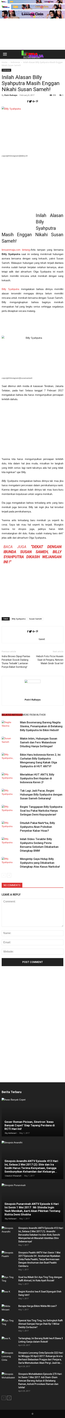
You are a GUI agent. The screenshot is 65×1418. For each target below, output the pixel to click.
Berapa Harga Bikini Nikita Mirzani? (37, 1306)
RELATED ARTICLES (12, 715)
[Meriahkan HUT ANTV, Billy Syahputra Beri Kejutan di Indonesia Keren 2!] (10, 778)
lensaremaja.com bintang (16, 249)
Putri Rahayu (10, 95)
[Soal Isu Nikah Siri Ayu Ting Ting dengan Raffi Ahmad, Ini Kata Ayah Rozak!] (8, 1280)
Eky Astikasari (11, 1133)
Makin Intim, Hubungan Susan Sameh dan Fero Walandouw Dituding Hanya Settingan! (38, 742)
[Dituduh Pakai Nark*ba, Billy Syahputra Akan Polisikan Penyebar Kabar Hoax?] (10, 827)
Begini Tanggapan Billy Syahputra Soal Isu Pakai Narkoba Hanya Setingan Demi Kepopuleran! (41, 810)
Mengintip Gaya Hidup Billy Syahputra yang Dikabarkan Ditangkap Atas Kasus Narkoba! (40, 862)
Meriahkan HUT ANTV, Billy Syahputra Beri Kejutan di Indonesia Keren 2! (37, 778)
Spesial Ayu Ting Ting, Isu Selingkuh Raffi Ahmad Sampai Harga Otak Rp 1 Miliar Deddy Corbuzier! (40, 1324)
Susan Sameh (35, 618)
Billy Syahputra (10, 289)
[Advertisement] (32, 39)
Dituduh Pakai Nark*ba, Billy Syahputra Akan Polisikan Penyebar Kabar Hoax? (37, 826)
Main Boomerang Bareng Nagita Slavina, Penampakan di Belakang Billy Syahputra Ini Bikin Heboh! (41, 726)
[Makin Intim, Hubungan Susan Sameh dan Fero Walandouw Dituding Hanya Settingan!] (10, 742)
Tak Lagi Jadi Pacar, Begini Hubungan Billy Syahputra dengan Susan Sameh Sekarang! (41, 794)
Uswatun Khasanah (13, 1175)
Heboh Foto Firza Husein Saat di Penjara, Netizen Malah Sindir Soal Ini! (49, 660)
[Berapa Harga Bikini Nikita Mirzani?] (8, 1309)
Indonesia (6, 70)
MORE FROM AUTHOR (34, 715)
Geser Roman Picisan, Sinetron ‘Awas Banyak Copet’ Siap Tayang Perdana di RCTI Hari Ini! (29, 1125)
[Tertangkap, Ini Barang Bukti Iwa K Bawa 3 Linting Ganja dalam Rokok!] (8, 1342)
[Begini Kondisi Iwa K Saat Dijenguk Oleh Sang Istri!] (8, 1295)
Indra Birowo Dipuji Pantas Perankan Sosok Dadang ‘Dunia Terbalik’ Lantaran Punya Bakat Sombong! (16, 661)
